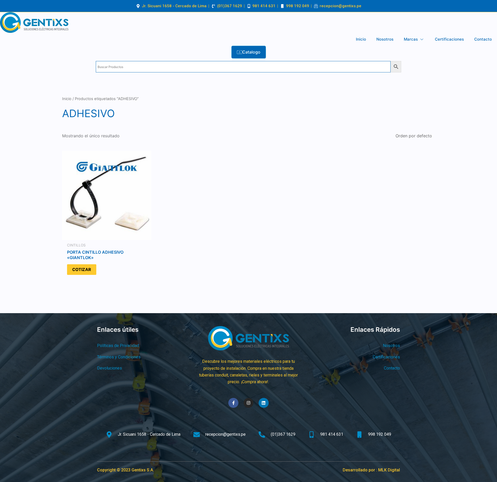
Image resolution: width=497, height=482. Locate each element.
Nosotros (384, 39)
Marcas (411, 39)
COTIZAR (81, 269)
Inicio (361, 39)
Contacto (483, 39)
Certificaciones (449, 39)
